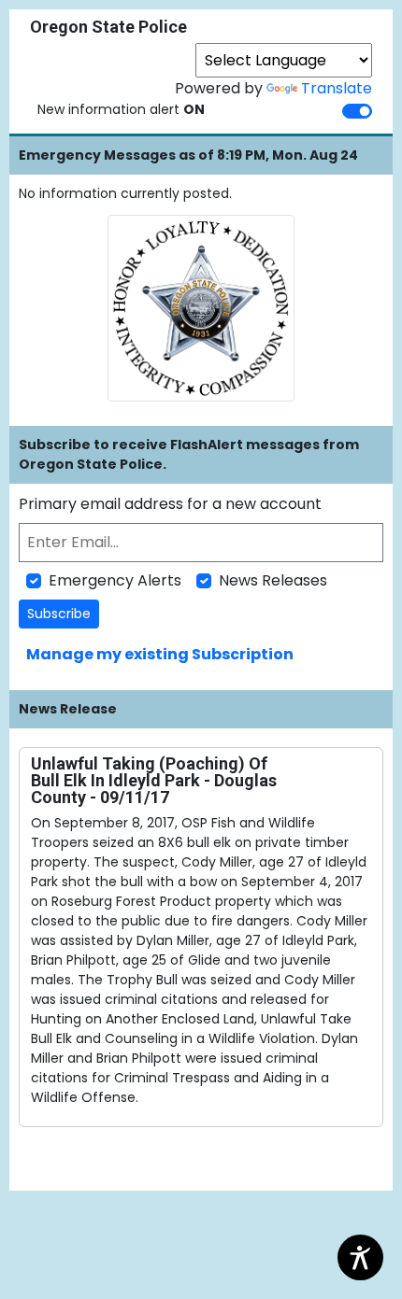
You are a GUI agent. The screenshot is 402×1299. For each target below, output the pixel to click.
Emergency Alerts (115, 580)
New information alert (121, 109)
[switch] (357, 111)
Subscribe (59, 613)
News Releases (273, 580)
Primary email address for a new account (170, 504)
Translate (336, 88)
